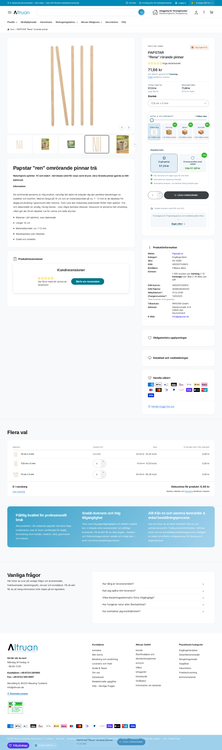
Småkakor (141, 681)
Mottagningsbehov (65, 22)
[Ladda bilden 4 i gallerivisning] (97, 144)
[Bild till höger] (128, 127)
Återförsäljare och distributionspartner (146, 656)
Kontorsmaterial (187, 677)
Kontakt (132, 3)
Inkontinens (185, 668)
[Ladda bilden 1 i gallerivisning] (19, 144)
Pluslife (11, 22)
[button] (9, 12)
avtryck (140, 663)
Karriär (139, 650)
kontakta (96, 650)
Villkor (139, 667)
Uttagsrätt (141, 672)
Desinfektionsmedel (189, 654)
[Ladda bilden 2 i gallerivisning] (45, 144)
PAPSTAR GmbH (155, 46)
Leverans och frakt (102, 663)
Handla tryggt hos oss (162, 406)
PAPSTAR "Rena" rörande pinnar (32, 29)
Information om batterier (148, 685)
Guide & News (99, 668)
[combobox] (90, 12)
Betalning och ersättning (105, 659)
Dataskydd (97, 677)
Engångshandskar (188, 650)
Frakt (150, 77)
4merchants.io (36, 739)
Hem (12, 29)
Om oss (96, 672)
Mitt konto (97, 654)
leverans (189, 491)
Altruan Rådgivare (90, 22)
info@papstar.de (180, 316)
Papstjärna (177, 253)
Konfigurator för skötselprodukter (157, 3)
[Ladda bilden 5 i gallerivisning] (123, 144)
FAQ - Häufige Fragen (103, 686)
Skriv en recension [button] (88, 281)
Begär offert (177, 224)
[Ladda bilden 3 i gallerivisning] (71, 144)
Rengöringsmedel (188, 659)
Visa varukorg (19, 491)
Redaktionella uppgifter (104, 681)
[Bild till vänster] (122, 127)
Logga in (182, 3)
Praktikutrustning (188, 672)
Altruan (17, 739)
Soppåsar (184, 663)
